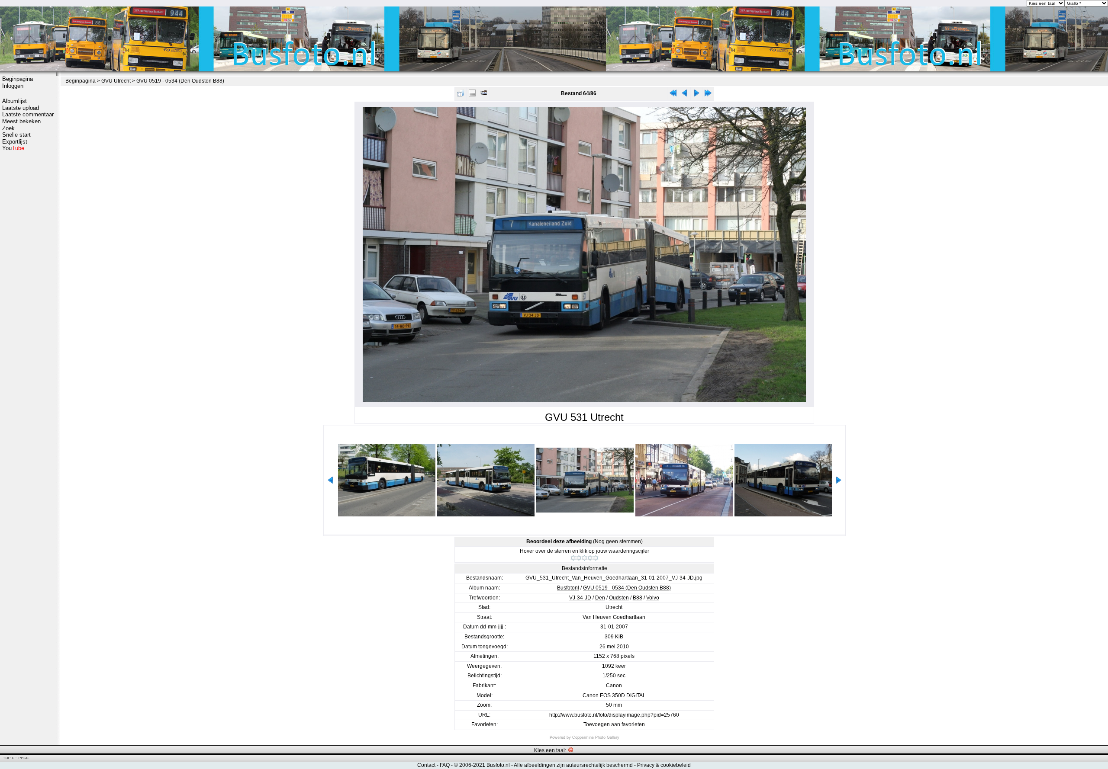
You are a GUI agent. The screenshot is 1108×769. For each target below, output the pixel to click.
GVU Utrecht (116, 81)
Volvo (652, 598)
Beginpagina (17, 79)
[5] (596, 558)
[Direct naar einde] (708, 95)
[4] (590, 558)
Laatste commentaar (28, 114)
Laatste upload (20, 108)
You (13, 148)
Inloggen (12, 86)
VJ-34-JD (580, 598)
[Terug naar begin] (673, 95)
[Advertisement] (28, 288)
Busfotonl (568, 588)
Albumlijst (14, 101)
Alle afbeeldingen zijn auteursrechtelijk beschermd (573, 765)
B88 (637, 598)
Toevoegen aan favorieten (614, 724)
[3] (584, 558)
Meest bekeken (21, 121)
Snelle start (16, 134)
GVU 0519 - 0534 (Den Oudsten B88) (180, 81)
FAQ (445, 765)
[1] (573, 558)
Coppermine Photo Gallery (595, 737)
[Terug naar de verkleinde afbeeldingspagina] (460, 95)
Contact (426, 765)
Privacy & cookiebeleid (664, 765)
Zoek (8, 128)
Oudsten (619, 598)
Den (600, 598)
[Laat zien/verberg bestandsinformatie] (472, 95)
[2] (579, 558)
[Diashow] (484, 95)
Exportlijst (14, 141)
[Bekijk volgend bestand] (696, 95)
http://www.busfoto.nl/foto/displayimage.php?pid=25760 (614, 715)
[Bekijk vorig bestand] (684, 95)
